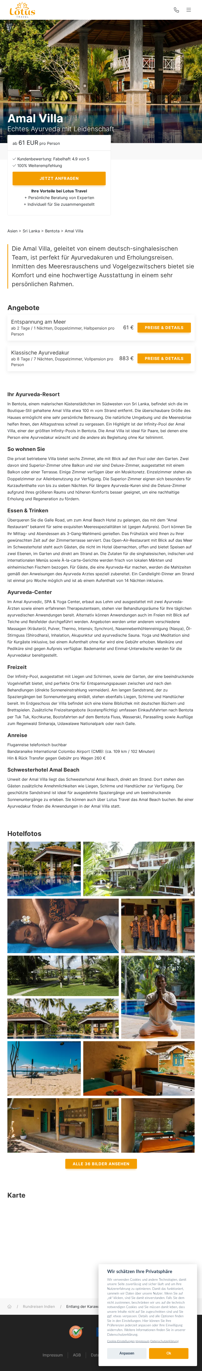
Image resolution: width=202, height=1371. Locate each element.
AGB (77, 1354)
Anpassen (126, 1353)
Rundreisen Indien (39, 1306)
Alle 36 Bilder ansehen (101, 1163)
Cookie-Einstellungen (121, 1341)
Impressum (53, 1354)
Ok (169, 1353)
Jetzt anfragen (59, 178)
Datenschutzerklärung (164, 1341)
